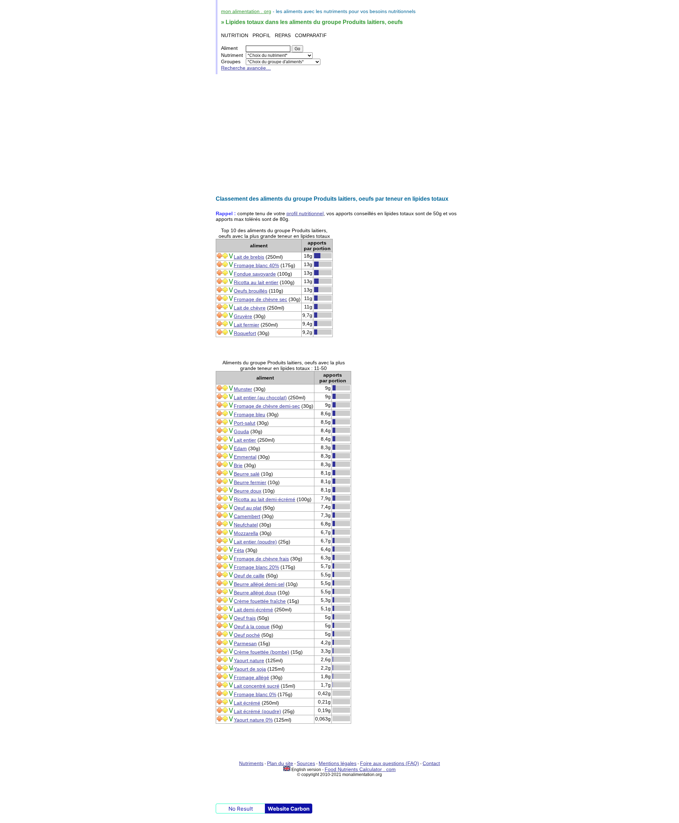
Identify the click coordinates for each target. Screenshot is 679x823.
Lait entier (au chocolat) (260, 397)
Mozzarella (246, 533)
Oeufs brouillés (250, 291)
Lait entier (245, 440)
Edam (240, 448)
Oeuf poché (247, 635)
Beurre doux (247, 491)
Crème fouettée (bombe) (261, 652)
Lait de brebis (249, 257)
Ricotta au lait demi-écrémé (264, 499)
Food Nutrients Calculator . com (360, 769)
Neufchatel (246, 525)
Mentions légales (337, 763)
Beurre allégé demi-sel (259, 584)
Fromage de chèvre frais (261, 559)
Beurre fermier (250, 482)
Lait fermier (246, 325)
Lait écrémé (247, 703)
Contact (431, 763)
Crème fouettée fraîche (260, 601)
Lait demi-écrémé (253, 609)
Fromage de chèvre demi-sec (267, 406)
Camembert (247, 516)
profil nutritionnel (305, 213)
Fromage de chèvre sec (260, 299)
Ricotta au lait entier (256, 282)
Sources (306, 763)
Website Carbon (288, 808)
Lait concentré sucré (256, 686)
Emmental (245, 457)
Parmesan (245, 643)
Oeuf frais (245, 618)
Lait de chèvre (250, 308)
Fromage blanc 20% (256, 567)
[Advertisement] (339, 135)
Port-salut (244, 423)
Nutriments (251, 763)
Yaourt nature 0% (253, 720)
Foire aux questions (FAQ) (389, 763)
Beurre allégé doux (255, 592)
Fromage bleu (249, 414)
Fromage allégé (251, 677)
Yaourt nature (249, 660)
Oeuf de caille (249, 575)
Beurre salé (247, 474)
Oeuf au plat (247, 508)
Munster (243, 389)
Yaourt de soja (250, 669)
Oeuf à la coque (251, 626)
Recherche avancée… (246, 68)
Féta (239, 550)
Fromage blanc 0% (255, 694)
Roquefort (245, 333)
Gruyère (243, 316)
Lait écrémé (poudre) (257, 711)
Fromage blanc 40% (256, 265)
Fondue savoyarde (255, 274)
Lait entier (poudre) (255, 542)
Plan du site (280, 763)
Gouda (241, 431)
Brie (238, 465)
